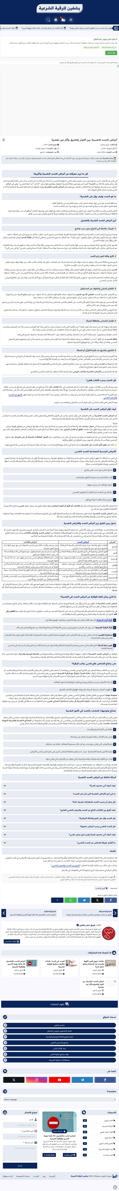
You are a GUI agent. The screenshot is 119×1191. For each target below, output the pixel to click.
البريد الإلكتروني (27, 1131)
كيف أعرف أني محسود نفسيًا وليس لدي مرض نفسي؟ (92, 834)
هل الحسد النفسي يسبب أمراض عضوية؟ (97, 826)
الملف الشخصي (10, 941)
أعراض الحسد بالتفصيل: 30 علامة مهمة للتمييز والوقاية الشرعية (15, 964)
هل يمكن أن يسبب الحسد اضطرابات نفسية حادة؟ (94, 802)
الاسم (31, 1120)
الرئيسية (52, 1176)
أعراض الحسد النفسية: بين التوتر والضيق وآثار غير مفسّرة (93, 984)
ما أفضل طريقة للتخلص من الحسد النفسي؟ (96, 843)
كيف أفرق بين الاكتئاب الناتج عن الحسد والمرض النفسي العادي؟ (87, 810)
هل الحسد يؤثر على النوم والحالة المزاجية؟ (97, 818)
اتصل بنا (36, 1176)
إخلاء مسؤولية (8, 1176)
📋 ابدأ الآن (111, 53)
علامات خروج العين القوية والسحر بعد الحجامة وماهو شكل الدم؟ (93, 964)
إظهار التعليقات (57, 1004)
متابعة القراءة (50, 1155)
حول (44, 1176)
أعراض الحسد (83, 542)
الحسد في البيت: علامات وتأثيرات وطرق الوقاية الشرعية (54, 964)
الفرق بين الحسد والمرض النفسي (66, 865)
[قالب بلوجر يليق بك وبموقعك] (115, 1176)
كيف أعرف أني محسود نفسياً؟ (102, 785)
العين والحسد (101, 62)
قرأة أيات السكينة (104, 620)
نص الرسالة (28, 1143)
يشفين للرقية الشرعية (79, 1176)
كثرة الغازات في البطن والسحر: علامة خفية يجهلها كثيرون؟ (60, 28)
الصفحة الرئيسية (112, 62)
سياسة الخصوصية (23, 1176)
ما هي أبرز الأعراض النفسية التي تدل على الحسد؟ (94, 794)
